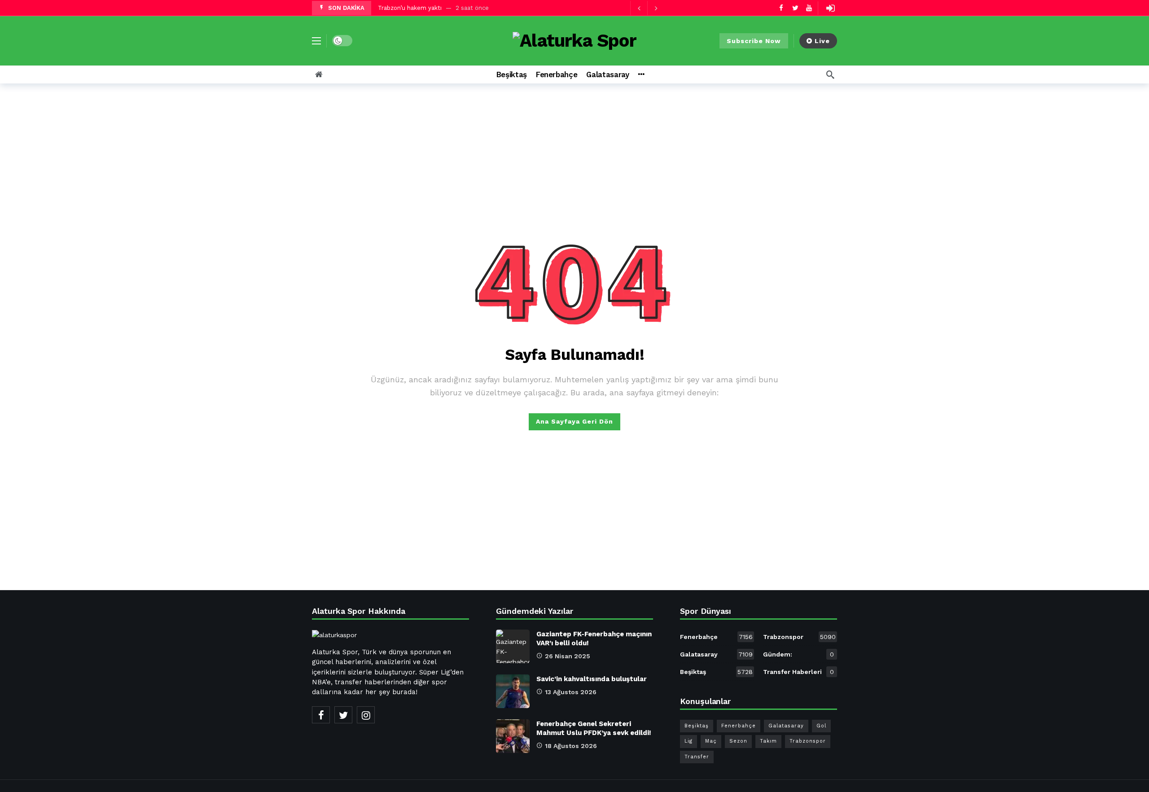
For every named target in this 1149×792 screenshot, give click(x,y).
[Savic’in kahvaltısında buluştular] (513, 691)
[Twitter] (795, 7)
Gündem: (798, 654)
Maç (711, 741)
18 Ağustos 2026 (571, 745)
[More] (641, 74)
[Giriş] (830, 8)
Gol (821, 726)
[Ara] (830, 74)
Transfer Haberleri (798, 671)
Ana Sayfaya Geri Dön (574, 421)
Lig (688, 741)
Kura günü (392, 7)
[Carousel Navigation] (647, 8)
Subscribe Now (754, 40)
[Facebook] (781, 7)
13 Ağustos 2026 (570, 692)
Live (822, 40)
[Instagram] (366, 714)
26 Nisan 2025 (567, 656)
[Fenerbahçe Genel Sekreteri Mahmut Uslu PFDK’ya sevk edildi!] (513, 736)
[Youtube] (809, 7)
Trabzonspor (799, 636)
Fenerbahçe (716, 636)
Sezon (738, 741)
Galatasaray (716, 654)
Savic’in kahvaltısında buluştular (591, 679)
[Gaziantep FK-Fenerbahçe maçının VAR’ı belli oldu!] (513, 646)
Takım (768, 741)
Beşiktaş (716, 671)
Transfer (696, 757)
